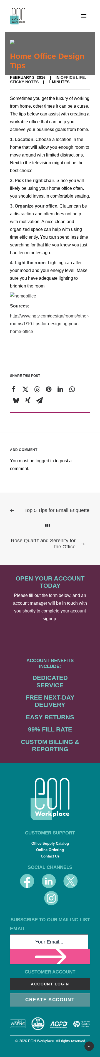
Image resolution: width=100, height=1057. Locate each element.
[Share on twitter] (25, 389)
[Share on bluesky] (16, 400)
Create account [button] (50, 999)
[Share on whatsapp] (72, 389)
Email (18, 928)
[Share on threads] (36, 389)
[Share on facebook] (13, 389)
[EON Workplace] (17, 16)
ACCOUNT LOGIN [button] (50, 984)
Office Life (73, 77)
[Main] (50, 525)
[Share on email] (39, 400)
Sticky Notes (24, 82)
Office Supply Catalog (50, 843)
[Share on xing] (27, 400)
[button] (85, 16)
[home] (50, 799)
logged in (45, 460)
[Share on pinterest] (48, 389)
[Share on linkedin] (60, 389)
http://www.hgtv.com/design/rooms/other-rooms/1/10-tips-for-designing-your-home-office (49, 324)
